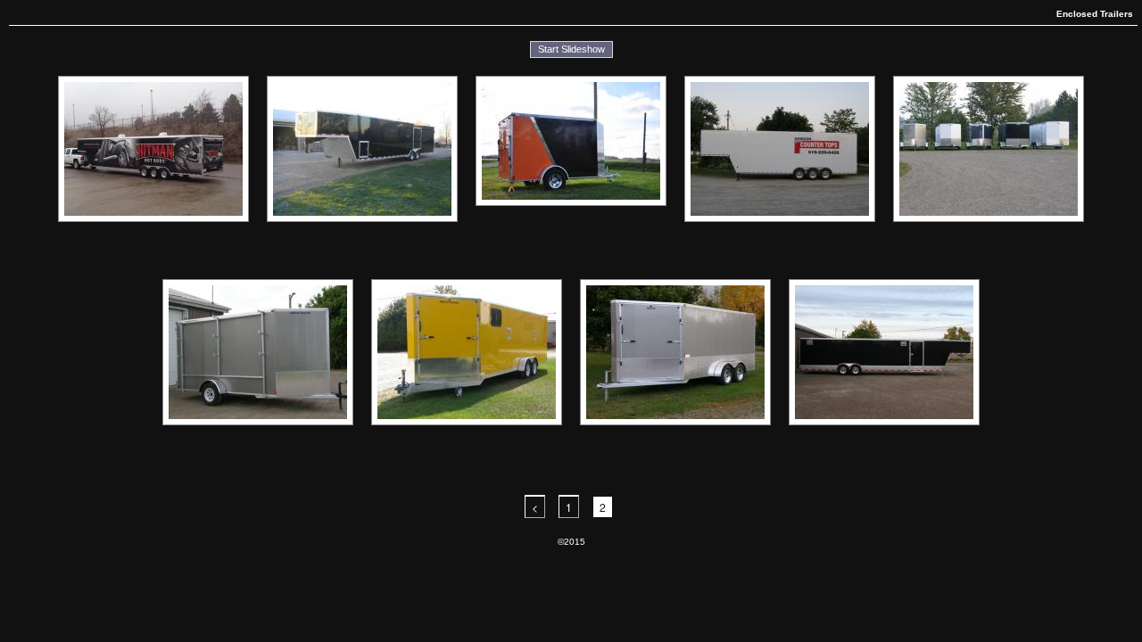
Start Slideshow (571, 49)
